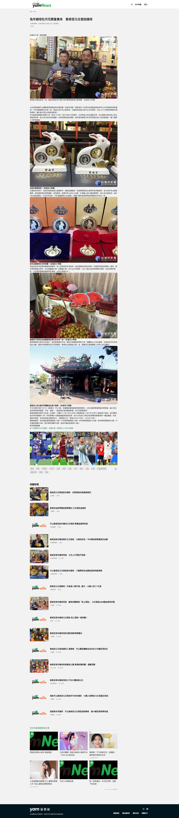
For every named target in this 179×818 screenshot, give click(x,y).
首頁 (31, 11)
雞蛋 (40, 472)
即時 (34, 11)
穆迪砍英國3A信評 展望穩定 (41, 752)
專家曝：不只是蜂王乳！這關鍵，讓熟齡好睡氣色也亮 (102, 753)
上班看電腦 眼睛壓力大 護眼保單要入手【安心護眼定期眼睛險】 (43, 782)
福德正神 (34, 472)
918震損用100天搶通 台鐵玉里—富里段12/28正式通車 (52, 428)
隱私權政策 (126, 813)
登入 (146, 4)
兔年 (37, 469)
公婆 (92, 469)
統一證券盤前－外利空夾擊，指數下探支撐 (102, 782)
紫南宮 (44, 469)
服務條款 (116, 813)
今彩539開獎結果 (66, 781)
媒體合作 (145, 813)
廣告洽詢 (136, 813)
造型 (81, 469)
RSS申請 (138, 4)
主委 (87, 469)
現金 (46, 472)
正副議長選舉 (101, 469)
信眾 (58, 469)
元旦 (75, 469)
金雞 (69, 469)
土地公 (52, 469)
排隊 (64, 469)
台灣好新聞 (33, 23)
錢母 (32, 469)
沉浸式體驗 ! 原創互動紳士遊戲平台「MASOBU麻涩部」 (74, 753)
